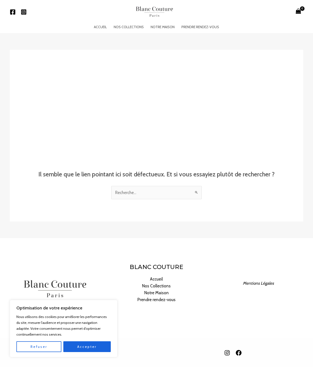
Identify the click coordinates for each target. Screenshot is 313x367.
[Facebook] (13, 12)
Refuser (39, 346)
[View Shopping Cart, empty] (298, 12)
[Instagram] (24, 12)
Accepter (87, 346)
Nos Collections (129, 27)
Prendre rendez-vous (200, 27)
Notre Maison (163, 27)
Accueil (100, 27)
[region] (63, 328)
